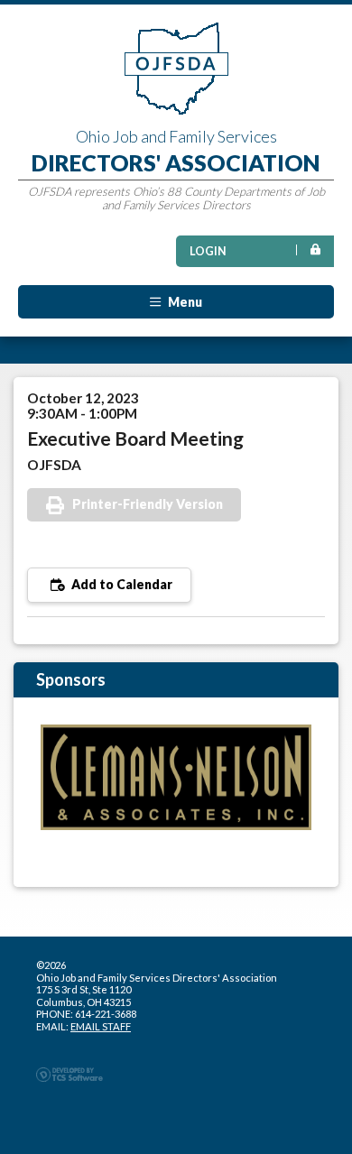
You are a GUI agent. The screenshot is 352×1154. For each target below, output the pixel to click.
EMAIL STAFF (100, 1026)
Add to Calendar (120, 584)
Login (208, 251)
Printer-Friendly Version (147, 504)
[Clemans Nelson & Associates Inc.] (176, 777)
